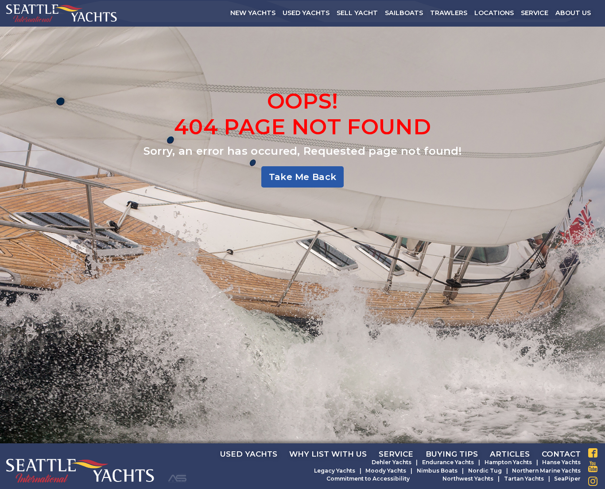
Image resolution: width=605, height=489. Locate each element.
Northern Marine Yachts (546, 470)
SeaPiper (567, 478)
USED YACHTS (248, 454)
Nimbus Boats (437, 470)
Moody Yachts (385, 470)
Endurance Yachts (448, 462)
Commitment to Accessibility (368, 478)
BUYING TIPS (452, 454)
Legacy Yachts (334, 470)
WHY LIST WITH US (328, 454)
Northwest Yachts (467, 478)
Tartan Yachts (524, 478)
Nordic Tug (485, 470)
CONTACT (561, 454)
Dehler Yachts (391, 462)
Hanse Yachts (561, 462)
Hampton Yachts (508, 462)
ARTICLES (510, 454)
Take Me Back (303, 177)
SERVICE (396, 454)
